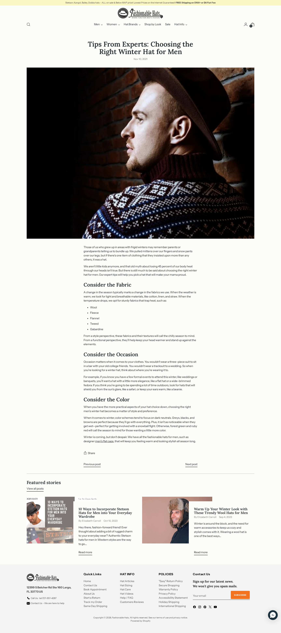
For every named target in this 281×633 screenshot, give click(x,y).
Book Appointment (95, 589)
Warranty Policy (168, 589)
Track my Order (93, 602)
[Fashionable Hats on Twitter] (210, 607)
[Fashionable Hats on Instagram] (200, 607)
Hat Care (125, 589)
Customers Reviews (132, 602)
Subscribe (240, 595)
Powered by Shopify (140, 620)
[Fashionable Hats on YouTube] (216, 607)
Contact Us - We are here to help (47, 603)
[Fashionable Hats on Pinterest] (205, 607)
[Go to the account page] (245, 24)
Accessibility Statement (173, 597)
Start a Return (92, 597)
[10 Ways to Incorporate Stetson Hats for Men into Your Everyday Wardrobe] (62, 527)
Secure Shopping (169, 585)
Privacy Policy (167, 593)
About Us (89, 593)
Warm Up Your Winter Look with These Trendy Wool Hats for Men (221, 511)
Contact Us (90, 585)
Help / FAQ (126, 597)
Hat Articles (127, 581)
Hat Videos (126, 593)
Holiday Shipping (169, 602)
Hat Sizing (126, 585)
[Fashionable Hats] (140, 13)
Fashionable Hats (120, 617)
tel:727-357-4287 (43, 598)
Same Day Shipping (95, 606)
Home (87, 581)
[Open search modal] (28, 24)
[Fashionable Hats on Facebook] (195, 607)
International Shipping (172, 606)
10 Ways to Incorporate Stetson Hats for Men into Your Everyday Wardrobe (105, 513)
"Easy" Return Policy (171, 581)
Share (91, 453)
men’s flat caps (104, 441)
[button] (273, 615)
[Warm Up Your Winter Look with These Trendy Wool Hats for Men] (177, 527)
